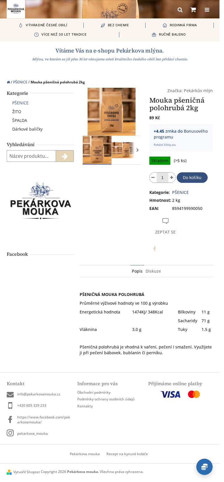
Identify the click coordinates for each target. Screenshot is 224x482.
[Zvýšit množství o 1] (171, 178)
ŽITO (16, 111)
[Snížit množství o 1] (153, 178)
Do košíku (192, 177)
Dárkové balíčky (27, 129)
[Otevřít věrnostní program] (204, 467)
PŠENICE (20, 103)
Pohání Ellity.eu (165, 145)
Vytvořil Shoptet (26, 471)
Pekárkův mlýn (198, 90)
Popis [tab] (137, 271)
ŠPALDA (19, 120)
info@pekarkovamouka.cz (38, 394)
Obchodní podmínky (94, 392)
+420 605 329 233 (31, 405)
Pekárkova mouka (85, 453)
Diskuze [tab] (153, 271)
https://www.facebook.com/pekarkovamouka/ (43, 420)
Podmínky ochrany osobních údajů (106, 399)
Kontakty (85, 406)
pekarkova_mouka (32, 433)
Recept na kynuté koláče (127, 453)
